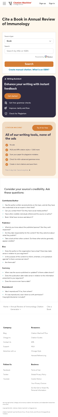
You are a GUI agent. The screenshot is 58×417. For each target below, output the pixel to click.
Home (5, 307)
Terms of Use (35, 370)
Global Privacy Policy (38, 374)
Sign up (42, 3)
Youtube (6, 379)
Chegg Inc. (7, 338)
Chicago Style (36, 351)
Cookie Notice (36, 379)
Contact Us (7, 342)
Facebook (6, 370)
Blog (4, 333)
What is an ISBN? (41, 70)
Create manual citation (20, 70)
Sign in (52, 3)
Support (6, 346)
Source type (9, 36)
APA (32, 342)
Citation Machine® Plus (39, 333)
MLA (33, 346)
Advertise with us (9, 351)
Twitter (5, 374)
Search (7, 46)
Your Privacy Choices (38, 383)
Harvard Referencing (38, 355)
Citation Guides (36, 338)
